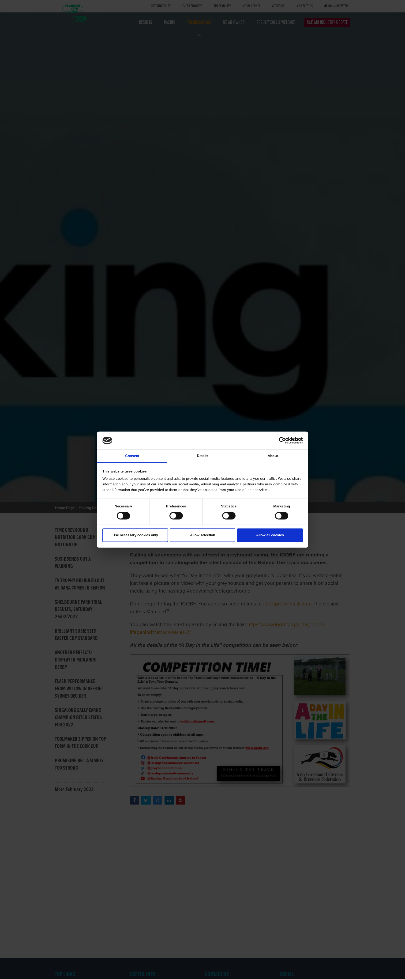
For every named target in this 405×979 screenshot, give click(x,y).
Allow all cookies (270, 535)
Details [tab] (202, 456)
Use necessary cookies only (135, 535)
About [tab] (273, 456)
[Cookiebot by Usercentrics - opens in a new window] (282, 440)
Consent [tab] (132, 456)
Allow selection (202, 535)
